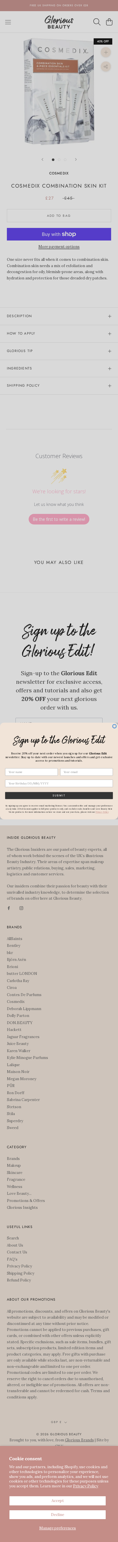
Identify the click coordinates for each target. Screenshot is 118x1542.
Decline (57, 1514)
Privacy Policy (85, 1486)
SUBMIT (59, 795)
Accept (58, 1500)
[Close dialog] (115, 726)
